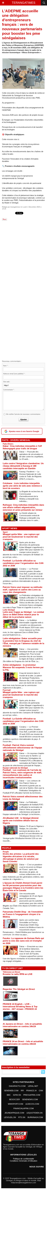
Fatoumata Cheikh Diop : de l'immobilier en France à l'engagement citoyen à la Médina (23, 914)
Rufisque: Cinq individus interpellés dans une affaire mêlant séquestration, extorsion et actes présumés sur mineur (23, 507)
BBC (9, 1095)
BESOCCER (14, 1099)
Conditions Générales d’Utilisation (23, 1161)
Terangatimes (23, 2)
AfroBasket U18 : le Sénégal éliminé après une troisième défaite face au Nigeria (20, 820)
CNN (41, 1091)
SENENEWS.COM (30, 1099)
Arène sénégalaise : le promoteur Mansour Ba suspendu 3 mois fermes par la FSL (23, 667)
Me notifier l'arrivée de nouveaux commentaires (23, 414)
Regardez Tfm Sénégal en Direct (19, 989)
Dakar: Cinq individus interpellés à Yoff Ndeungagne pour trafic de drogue (22, 447)
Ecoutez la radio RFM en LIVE (17, 974)
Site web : (6, 382)
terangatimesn (15, 207)
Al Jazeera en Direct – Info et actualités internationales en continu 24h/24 (22, 1025)
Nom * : (6, 366)
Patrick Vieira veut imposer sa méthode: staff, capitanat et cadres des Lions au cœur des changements (23, 589)
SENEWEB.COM (11, 1091)
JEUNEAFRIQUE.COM (14, 1113)
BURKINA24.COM (35, 1117)
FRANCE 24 (31, 1091)
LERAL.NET (33, 1086)
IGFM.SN (17, 1095)
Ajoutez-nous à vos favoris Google (24, 431)
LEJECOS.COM (32, 1104)
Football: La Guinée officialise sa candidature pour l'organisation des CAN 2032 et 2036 (23, 563)
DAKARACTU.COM (17, 1086)
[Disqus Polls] (23, 1221)
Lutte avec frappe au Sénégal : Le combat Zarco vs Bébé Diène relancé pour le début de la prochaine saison (23, 614)
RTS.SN (21, 1117)
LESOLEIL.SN (10, 1117)
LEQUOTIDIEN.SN (34, 1113)
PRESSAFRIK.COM (31, 1095)
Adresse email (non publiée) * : (14, 374)
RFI (22, 1091)
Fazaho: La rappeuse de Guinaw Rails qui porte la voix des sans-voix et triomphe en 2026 (23, 940)
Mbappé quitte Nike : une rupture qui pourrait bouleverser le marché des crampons (21, 536)
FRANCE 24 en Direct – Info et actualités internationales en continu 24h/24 (23, 1042)
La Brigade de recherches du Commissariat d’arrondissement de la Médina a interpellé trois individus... (31, 496)
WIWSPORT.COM (15, 1104)
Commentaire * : (9, 390)
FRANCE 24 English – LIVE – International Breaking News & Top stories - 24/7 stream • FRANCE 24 (20, 1006)
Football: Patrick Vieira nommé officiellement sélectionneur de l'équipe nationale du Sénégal (22, 747)
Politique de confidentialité (23, 1159)
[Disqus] (23, 257)
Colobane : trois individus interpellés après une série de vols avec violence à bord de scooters (22, 486)
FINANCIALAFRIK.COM (23, 1108)
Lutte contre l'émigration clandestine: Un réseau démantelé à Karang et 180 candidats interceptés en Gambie (23, 466)
